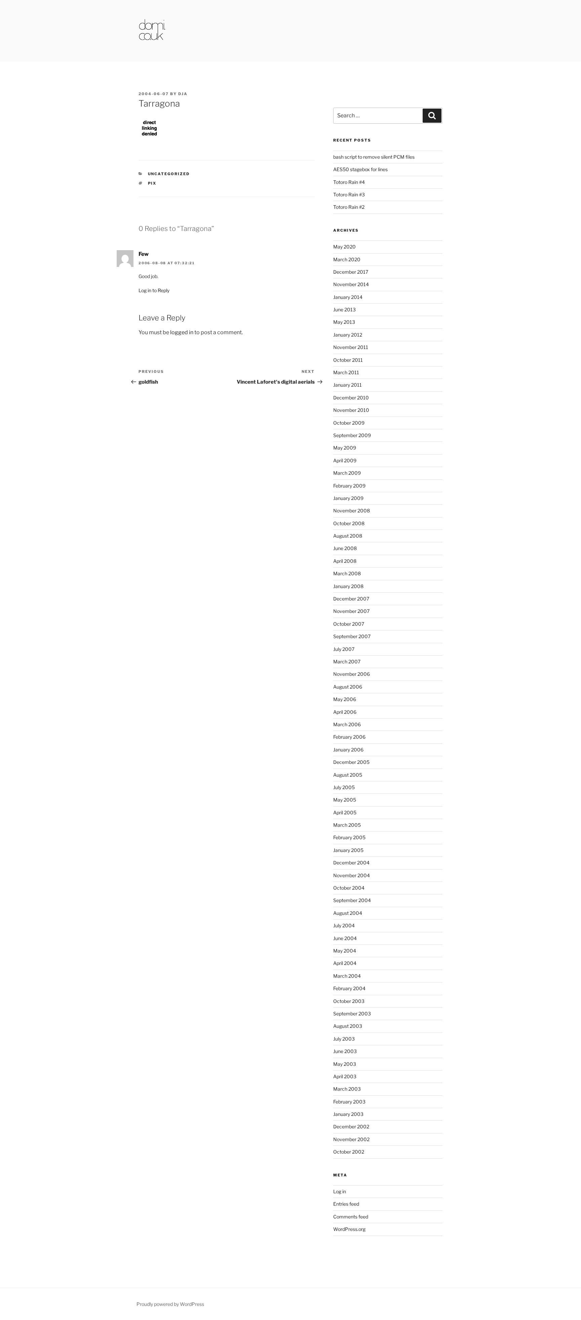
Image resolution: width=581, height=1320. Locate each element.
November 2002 (351, 1139)
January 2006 (348, 749)
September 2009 (352, 435)
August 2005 (347, 775)
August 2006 (347, 687)
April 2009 (344, 460)
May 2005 (344, 800)
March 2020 (346, 259)
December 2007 (351, 598)
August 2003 (347, 1026)
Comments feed (350, 1216)
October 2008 (348, 523)
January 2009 (348, 498)
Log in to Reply (154, 290)
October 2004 (348, 888)
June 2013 (344, 309)
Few (144, 254)
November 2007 (351, 611)
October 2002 (348, 1152)
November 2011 (350, 347)
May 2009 (344, 448)
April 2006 (344, 712)
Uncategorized (169, 173)
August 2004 (347, 913)
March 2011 (346, 372)
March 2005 (347, 825)
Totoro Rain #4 (349, 182)
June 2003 (345, 1051)
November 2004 (351, 875)
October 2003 (348, 1001)
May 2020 (344, 246)
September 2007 (352, 636)
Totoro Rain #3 (349, 194)
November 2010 (351, 410)
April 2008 (344, 561)
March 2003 (347, 1089)
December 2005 (351, 762)
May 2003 (344, 1064)
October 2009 (348, 423)
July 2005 (344, 787)
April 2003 (344, 1076)
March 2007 (346, 661)
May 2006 (344, 699)
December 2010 (351, 397)
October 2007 (348, 624)
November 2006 (351, 674)
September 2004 (352, 900)
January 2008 (348, 586)
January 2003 (348, 1114)
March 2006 (347, 724)
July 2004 (344, 925)
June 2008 (345, 548)
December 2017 (350, 272)
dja (183, 93)
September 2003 (352, 1013)
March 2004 (347, 976)
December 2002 (351, 1126)
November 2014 (351, 284)
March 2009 (347, 473)
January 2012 (347, 335)
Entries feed (346, 1204)
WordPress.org (349, 1229)
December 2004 (351, 862)
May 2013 (344, 322)
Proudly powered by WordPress (170, 1304)
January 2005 (348, 850)
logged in (181, 332)
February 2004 (349, 988)
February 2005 (349, 837)
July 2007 (343, 649)
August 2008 (347, 536)
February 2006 (349, 737)
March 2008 (347, 573)
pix (152, 183)
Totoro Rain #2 (348, 207)
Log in (339, 1191)
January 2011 (347, 385)
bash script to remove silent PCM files (374, 157)
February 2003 (349, 1101)
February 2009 (349, 486)
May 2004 (344, 951)
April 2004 (344, 963)
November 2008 (351, 510)
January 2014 (347, 297)
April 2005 (344, 812)
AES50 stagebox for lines (360, 169)
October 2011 (348, 360)
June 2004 (345, 938)
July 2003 (344, 1039)
